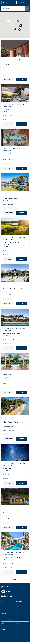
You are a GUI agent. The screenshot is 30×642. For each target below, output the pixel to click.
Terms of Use (26, 635)
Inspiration (18, 606)
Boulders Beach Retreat (12, 289)
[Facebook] (1, 629)
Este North (7, 109)
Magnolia (6, 378)
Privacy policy (2, 638)
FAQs (2, 606)
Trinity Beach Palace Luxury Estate (14, 423)
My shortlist (18, 608)
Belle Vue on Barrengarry (13, 513)
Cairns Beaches (5, 434)
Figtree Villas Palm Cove (12, 557)
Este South (7, 154)
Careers (2, 603)
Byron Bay (4, 74)
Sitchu (17, 623)
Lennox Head (16, 208)
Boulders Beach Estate (12, 333)
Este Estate (7, 65)
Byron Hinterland (10, 208)
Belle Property (4, 625)
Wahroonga (7, 468)
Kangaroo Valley (5, 254)
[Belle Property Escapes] (15, 587)
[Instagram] (4, 629)
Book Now (21, 2)
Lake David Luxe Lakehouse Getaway (14, 243)
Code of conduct (15, 637)
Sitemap (8, 637)
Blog (2, 601)
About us (3, 599)
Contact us (3, 623)
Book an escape (19, 601)
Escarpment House (10, 198)
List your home (4, 613)
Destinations (18, 603)
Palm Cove (10, 567)
